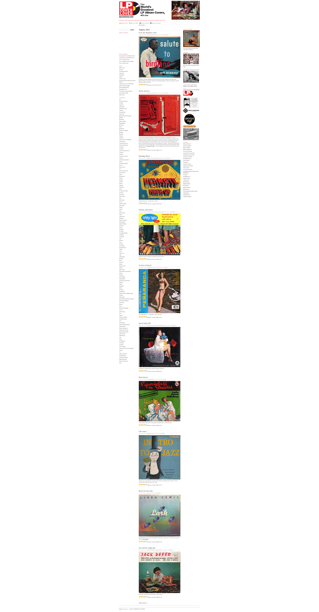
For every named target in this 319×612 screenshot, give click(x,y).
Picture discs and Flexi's (124, 280)
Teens (120, 339)
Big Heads (121, 119)
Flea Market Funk (187, 158)
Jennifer (121, 240)
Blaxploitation (122, 123)
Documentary (122, 172)
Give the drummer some (148, 33)
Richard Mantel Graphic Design (190, 191)
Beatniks (121, 117)
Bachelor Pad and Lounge (125, 115)
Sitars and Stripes (123, 317)
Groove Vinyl (186, 167)
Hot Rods (121, 225)
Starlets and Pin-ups (123, 330)
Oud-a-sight (122, 269)
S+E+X (120, 309)
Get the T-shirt (126, 59)
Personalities (122, 277)
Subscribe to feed (124, 23)
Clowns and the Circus (124, 150)
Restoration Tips (123, 89)
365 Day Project (186, 144)
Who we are (125, 63)
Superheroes (122, 335)
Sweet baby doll (145, 323)
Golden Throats (122, 203)
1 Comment (165, 93)
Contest (121, 154)
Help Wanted (122, 222)
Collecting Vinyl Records (188, 155)
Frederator (185, 162)
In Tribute (121, 231)
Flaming (121, 185)
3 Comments (165, 34)
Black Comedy (122, 121)
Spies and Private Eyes (124, 324)
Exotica (121, 178)
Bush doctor (143, 377)
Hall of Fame (122, 213)
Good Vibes (122, 205)
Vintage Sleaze (186, 194)
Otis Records (186, 189)
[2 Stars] (141, 84)
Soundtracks (122, 322)
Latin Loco (154, 267)
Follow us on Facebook (156, 23)
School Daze (122, 311)
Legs (120, 255)
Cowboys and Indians (124, 159)
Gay (120, 198)
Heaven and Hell (123, 220)
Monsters (121, 258)
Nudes (120, 264)
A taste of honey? (145, 265)
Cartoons (121, 137)
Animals (121, 110)
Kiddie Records (186, 178)
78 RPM (121, 103)
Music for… (121, 262)
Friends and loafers (146, 210)
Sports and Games (123, 328)
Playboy (121, 282)
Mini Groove (186, 185)
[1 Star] (139, 84)
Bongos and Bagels (123, 130)
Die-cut (120, 165)
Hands (120, 214)
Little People (122, 256)
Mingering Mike (186, 183)
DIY (151, 158)
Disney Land (122, 167)
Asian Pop (121, 114)
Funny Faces (122, 196)
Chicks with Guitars (123, 145)
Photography (122, 278)
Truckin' (121, 350)
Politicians (121, 286)
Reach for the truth (146, 491)
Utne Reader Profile (123, 93)
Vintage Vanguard (187, 196)
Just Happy (121, 245)
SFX (120, 313)
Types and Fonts (156, 158)
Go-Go (120, 201)
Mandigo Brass (144, 156)
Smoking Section (158, 550)
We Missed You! (131, 55)
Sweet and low (144, 91)
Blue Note (121, 125)
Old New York (122, 266)
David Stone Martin (150, 93)
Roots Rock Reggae (123, 308)
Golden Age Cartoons (188, 166)
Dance (120, 161)
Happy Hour (122, 216)
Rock (120, 306)
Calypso (148, 158)
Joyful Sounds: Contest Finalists (126, 83)
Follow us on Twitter (134, 23)
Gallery (120, 77)
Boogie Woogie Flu (187, 149)
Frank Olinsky (186, 160)
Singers (121, 315)
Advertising (121, 106)
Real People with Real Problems (126, 299)
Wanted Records (123, 359)
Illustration (153, 379)
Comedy (148, 379)
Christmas (121, 147)
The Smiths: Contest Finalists (125, 91)
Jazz (156, 34)
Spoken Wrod (122, 326)
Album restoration (187, 145)
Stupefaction (186, 193)
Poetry (120, 284)
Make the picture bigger (128, 61)
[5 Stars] (146, 84)
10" (120, 99)
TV (119, 352)
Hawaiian (121, 218)
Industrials (121, 234)
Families (121, 180)
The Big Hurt (122, 341)
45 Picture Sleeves (150, 34)
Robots (120, 304)
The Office (121, 342)
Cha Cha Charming (187, 151)
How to (120, 227)
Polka (120, 288)
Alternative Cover (123, 108)
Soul (148, 493)
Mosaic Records (186, 187)
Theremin (121, 344)
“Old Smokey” (145, 539)
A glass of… (122, 105)
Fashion (121, 181)
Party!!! (120, 273)
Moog (120, 260)
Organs (121, 267)
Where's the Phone (123, 361)
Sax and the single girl (147, 548)
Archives (121, 69)
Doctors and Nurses (123, 170)
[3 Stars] (143, 84)
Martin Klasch (186, 182)
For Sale (121, 192)
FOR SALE (121, 75)
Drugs (120, 174)
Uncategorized (122, 355)
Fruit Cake (121, 194)
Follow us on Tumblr (145, 23)
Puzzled (121, 295)
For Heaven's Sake (123, 191)
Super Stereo (122, 333)
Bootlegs (121, 132)
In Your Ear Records (187, 169)
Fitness (120, 183)
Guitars (120, 209)
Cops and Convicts (123, 156)
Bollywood (121, 128)
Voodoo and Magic (123, 357)
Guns (120, 211)
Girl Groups (121, 200)
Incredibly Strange (123, 233)
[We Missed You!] (191, 45)
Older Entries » (142, 25)
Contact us (121, 73)
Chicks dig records (123, 71)
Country (121, 158)
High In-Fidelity (122, 223)
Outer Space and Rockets (125, 271)
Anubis (143, 609)
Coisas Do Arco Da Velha (189, 153)
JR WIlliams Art (186, 176)
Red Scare (121, 302)
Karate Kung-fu (122, 247)
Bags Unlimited (186, 147)
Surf (120, 337)
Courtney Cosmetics (187, 156)
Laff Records (186, 180)
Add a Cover (122, 67)
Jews (120, 242)
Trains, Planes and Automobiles (126, 348)
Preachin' (121, 289)
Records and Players (124, 300)
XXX (120, 363)
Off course (143, 431)
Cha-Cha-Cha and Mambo (125, 139)
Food (120, 189)
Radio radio (122, 297)
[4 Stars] (144, 84)
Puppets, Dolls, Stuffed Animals (158, 325)
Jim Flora (121, 244)
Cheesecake (149, 267)
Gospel (120, 207)
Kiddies (121, 249)
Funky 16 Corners (187, 164)
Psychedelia (122, 291)
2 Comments (163, 379)
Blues (120, 126)
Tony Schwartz (122, 346)
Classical (121, 148)
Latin (120, 251)
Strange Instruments (123, 332)
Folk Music (121, 187)
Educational (122, 176)
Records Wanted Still (124, 87)
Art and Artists (122, 112)
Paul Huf (121, 275)
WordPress (137, 609)
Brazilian (121, 134)
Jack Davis (121, 236)
